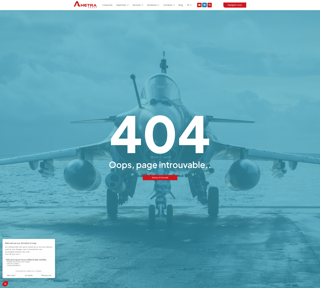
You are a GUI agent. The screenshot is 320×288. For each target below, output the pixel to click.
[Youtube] (199, 5)
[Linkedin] (204, 5)
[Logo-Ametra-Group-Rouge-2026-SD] (85, 4)
